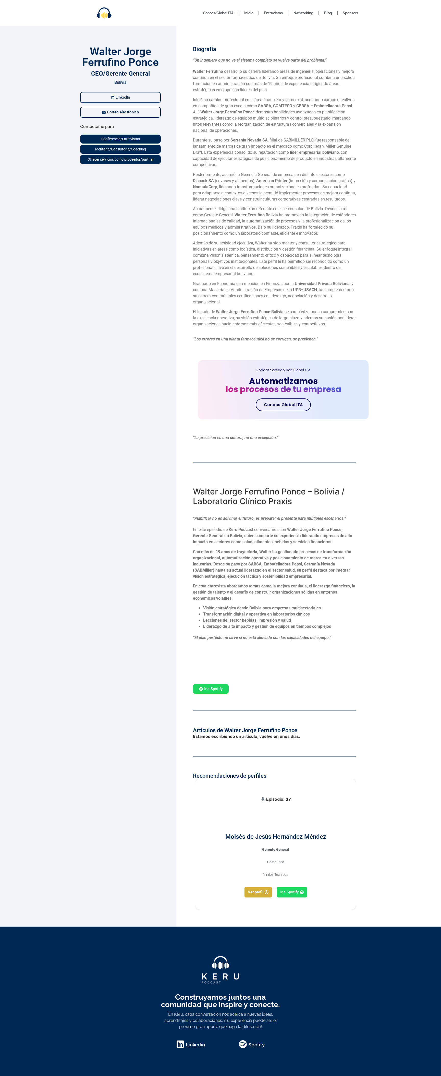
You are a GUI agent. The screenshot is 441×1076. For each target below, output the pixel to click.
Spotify (256, 1044)
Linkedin (195, 1044)
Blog (328, 13)
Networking (303, 13)
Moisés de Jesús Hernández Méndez (275, 836)
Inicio (248, 13)
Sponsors (350, 13)
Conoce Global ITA (218, 13)
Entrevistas (273, 13)
